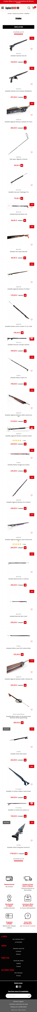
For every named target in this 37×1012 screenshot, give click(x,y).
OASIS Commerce (22, 1010)
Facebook (32, 926)
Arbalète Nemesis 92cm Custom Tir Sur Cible (18, 326)
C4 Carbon (18, 789)
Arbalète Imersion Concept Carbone (18, 344)
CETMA (18, 751)
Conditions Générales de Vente (18, 1004)
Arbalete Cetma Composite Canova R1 (18, 847)
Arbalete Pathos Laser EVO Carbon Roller (18, 648)
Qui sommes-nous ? (18, 939)
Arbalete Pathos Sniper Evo (18, 377)
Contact (18, 966)
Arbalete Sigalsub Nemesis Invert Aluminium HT (18, 540)
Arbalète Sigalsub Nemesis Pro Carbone (19, 502)
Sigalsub (18, 119)
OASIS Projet (14, 1010)
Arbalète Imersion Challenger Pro (19, 192)
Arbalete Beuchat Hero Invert (18, 616)
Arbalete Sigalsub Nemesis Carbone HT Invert (18, 122)
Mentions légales (18, 1001)
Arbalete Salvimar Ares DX (18, 56)
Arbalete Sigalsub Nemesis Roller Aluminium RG (18, 415)
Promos (18, 975)
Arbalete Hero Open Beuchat (18, 251)
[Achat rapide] (21, 165)
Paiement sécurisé (18, 948)
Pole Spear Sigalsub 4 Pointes (18, 159)
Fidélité (18, 963)
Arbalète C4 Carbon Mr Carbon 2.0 (18, 810)
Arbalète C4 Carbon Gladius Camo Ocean (18, 791)
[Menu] (2, 7)
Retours (18, 954)
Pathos (19, 375)
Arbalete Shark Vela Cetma (18, 754)
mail (24, 926)
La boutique (18, 942)
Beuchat (18, 212)
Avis (24, 440)
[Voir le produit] (25, 62)
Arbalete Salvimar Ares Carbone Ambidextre (18, 91)
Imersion (18, 190)
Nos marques (18, 973)
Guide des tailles (18, 960)
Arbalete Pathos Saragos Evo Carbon (18, 465)
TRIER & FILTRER (18, 27)
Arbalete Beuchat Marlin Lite (18, 214)
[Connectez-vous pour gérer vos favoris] (31, 49)
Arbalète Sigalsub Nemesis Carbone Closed (18, 436)
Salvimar (18, 53)
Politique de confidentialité (18, 1007)
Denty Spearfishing (18, 714)
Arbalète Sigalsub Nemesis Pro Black (19, 289)
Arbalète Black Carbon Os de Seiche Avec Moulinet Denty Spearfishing (18, 717)
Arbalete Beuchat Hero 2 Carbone (18, 579)
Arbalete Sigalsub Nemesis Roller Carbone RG (18, 679)
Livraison (18, 951)
